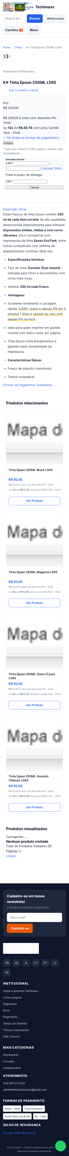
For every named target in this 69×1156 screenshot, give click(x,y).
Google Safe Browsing (19, 1133)
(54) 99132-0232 (14, 1083)
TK (7, 972)
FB (7, 963)
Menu (34, 30)
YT (36, 963)
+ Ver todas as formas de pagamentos (31, 138)
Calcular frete (51, 168)
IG (16, 963)
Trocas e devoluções (16, 1030)
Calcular (34, 187)
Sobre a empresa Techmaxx (20, 990)
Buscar (35, 18)
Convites (8, 1061)
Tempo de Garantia (15, 1023)
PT (45, 963)
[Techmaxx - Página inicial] (21, 948)
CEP (9, 181)
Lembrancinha (12, 1068)
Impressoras (10, 1054)
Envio (6, 1010)
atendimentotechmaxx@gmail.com (25, 1089)
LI (55, 963)
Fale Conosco (11, 1036)
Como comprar (12, 997)
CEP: (9, 163)
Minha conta (55, 18)
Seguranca (10, 1003)
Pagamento (10, 1016)
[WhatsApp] (60, 1146)
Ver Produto (34, 501)
